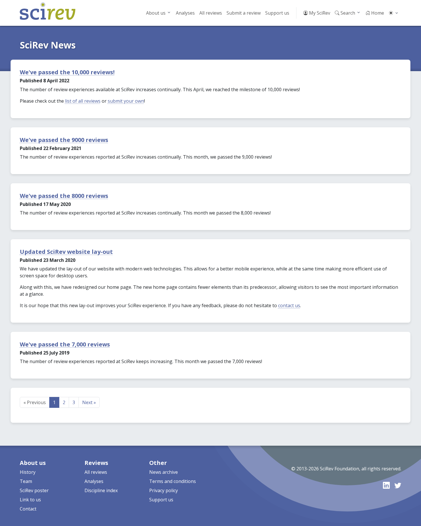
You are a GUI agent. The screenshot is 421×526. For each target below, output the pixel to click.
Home (377, 13)
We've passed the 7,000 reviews (65, 344)
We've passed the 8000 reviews (64, 196)
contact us (289, 305)
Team (26, 481)
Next (89, 402)
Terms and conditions (172, 481)
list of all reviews (83, 101)
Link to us (30, 499)
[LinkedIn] (386, 485)
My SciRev (319, 13)
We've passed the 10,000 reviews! (67, 72)
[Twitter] (397, 485)
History (28, 472)
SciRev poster (34, 490)
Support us (277, 13)
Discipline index (101, 490)
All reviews (210, 13)
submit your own (126, 101)
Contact (28, 509)
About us (156, 13)
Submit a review (244, 13)
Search (347, 13)
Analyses (185, 13)
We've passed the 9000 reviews (64, 140)
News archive (163, 472)
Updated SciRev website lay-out (66, 252)
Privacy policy (163, 490)
